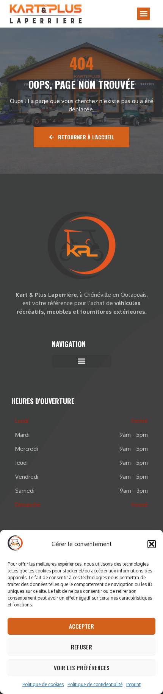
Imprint (133, 684)
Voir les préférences (82, 667)
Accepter (81, 626)
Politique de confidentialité (94, 684)
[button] (151, 544)
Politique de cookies (43, 684)
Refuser (81, 647)
